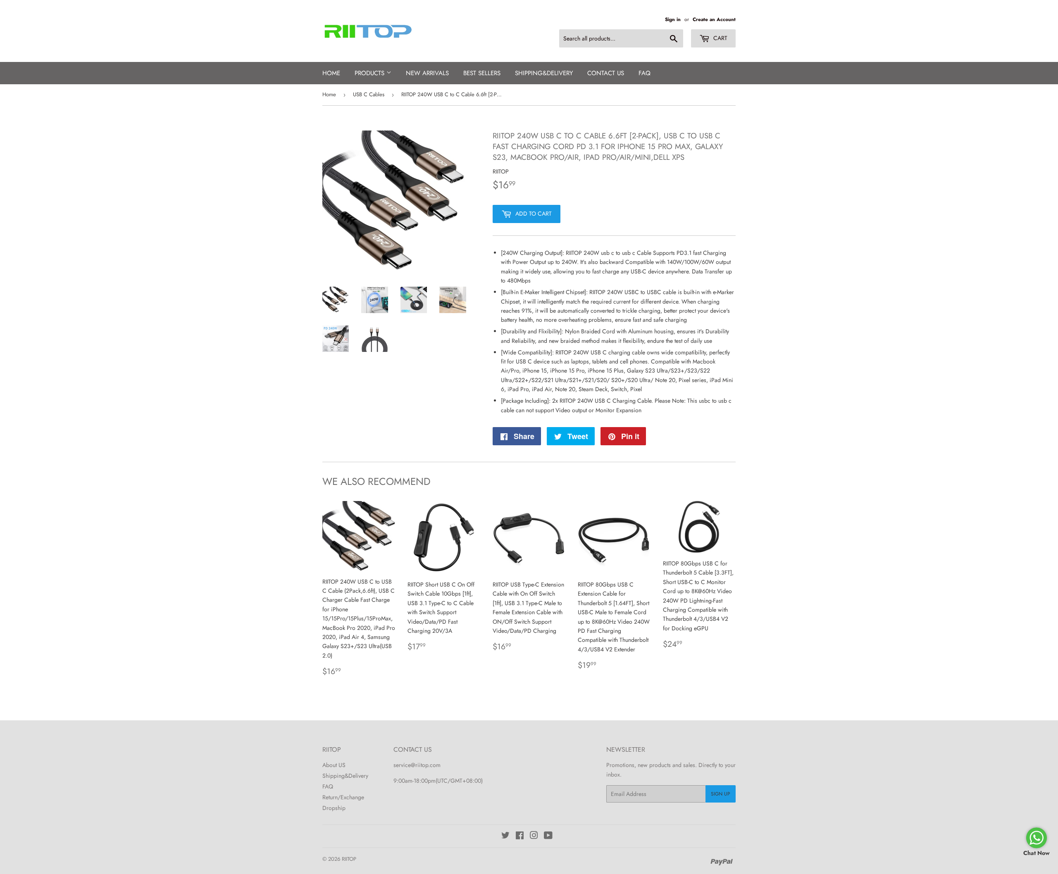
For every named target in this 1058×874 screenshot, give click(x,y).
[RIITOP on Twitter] (505, 836)
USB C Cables (368, 94)
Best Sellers (481, 73)
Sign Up (720, 794)
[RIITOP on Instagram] (534, 836)
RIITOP (349, 859)
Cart (719, 38)
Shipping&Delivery (345, 776)
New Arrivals (427, 73)
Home (331, 73)
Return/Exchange (343, 797)
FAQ (645, 73)
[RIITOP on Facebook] (519, 836)
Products (370, 73)
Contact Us (605, 73)
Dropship (334, 808)
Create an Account (714, 19)
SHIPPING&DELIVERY (544, 73)
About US (334, 765)
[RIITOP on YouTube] (548, 836)
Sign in (673, 19)
